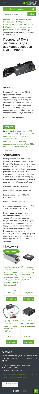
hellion (6, 146)
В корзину (9, 127)
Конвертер (26, 139)
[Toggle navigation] (5, 3)
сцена (15, 144)
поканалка (7, 144)
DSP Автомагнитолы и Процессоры (18, 24)
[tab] (9, 150)
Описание (9, 150)
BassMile (23, 391)
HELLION (23, 146)
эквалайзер (24, 144)
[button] (5, 69)
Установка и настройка (18, 377)
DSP (31, 144)
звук (25, 141)
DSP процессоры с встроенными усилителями (18, 136)
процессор (8, 141)
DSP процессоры (23, 22)
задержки (18, 141)
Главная (6, 19)
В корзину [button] (11, 299)
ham (11, 146)
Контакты (6, 375)
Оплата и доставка (19, 375)
